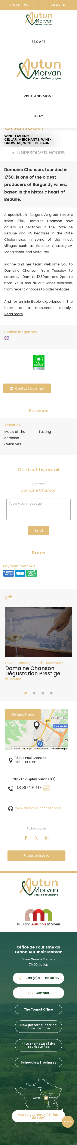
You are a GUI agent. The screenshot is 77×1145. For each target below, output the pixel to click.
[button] (38, 42)
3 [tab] (43, 693)
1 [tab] (25, 693)
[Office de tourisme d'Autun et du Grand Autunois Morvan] (38, 69)
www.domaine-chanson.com (38, 808)
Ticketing (19, 5)
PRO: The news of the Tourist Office (38, 1045)
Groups (57, 5)
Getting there (22, 714)
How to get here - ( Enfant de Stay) (39, 1116)
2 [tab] (34, 693)
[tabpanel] (38, 646)
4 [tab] (51, 693)
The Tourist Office (38, 1009)
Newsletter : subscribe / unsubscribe (38, 1026)
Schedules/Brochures (38, 1062)
